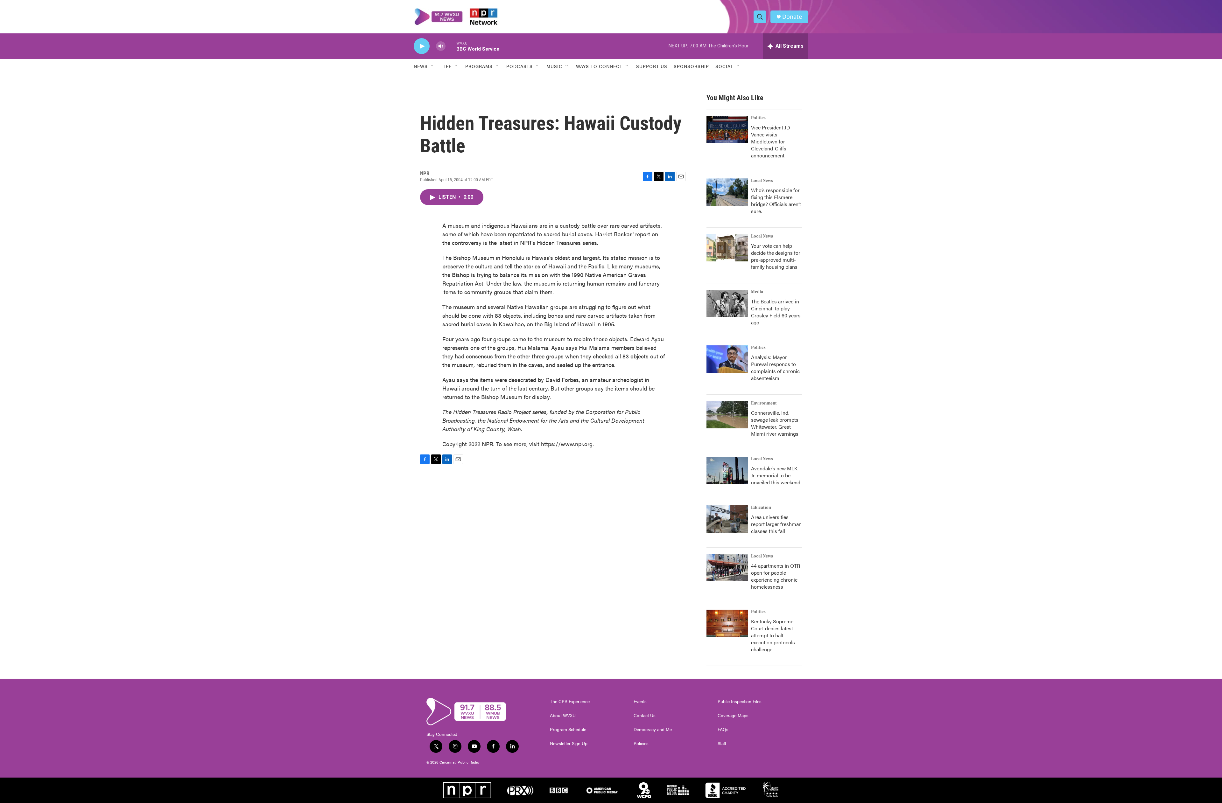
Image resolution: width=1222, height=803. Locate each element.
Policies (641, 743)
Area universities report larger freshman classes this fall (776, 524)
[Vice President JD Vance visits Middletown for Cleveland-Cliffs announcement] (727, 129)
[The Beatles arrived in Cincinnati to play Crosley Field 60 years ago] (727, 303)
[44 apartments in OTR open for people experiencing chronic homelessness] (727, 567)
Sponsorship (691, 66)
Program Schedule (568, 729)
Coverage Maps (733, 715)
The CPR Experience (570, 701)
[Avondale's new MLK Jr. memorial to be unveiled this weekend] (727, 470)
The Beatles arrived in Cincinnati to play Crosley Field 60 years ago (776, 312)
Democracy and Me (653, 729)
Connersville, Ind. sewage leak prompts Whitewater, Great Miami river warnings (774, 423)
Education (761, 507)
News (421, 66)
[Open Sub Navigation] (432, 66)
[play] (422, 46)
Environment (764, 403)
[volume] (440, 46)
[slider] (451, 46)
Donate (792, 16)
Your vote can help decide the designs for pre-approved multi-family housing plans (775, 256)
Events (640, 701)
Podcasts (519, 66)
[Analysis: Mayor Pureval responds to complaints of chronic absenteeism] (727, 359)
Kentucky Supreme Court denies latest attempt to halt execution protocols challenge (773, 635)
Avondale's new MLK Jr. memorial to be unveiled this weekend (775, 475)
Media (757, 291)
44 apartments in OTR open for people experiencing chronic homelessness (775, 576)
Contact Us (645, 715)
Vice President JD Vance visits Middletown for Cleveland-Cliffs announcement (770, 141)
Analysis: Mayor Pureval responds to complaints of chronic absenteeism (775, 367)
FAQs (723, 729)
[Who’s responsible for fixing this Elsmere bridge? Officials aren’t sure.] (727, 192)
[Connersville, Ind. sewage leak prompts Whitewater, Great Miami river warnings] (727, 414)
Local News (762, 180)
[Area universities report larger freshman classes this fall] (727, 519)
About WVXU (563, 715)
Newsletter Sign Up (568, 743)
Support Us (651, 66)
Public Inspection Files (740, 701)
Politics (758, 118)
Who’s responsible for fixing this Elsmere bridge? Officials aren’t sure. (776, 200)
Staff (722, 743)
